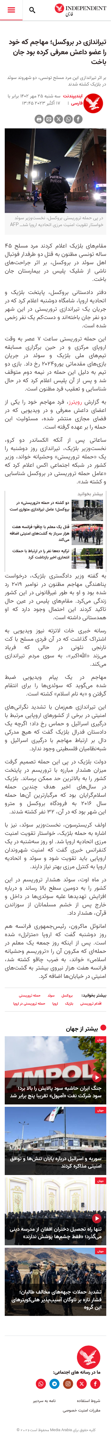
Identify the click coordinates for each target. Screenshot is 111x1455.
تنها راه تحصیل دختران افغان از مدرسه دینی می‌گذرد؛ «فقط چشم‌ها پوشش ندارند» (56, 1233)
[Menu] (11, 10)
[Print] (39, 119)
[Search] (32, 10)
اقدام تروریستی (91, 1003)
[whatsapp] (41, 1384)
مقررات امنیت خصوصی (81, 1410)
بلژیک (69, 1003)
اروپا (55, 1003)
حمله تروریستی (30, 995)
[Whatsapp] (68, 119)
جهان (72, 1029)
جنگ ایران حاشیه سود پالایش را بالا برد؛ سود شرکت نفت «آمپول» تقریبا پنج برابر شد (56, 1092)
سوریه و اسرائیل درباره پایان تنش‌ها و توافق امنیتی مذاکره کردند (56, 1162)
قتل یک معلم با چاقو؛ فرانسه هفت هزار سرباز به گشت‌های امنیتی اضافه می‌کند (39, 533)
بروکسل (67, 995)
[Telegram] (54, 1384)
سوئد (51, 995)
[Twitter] (58, 119)
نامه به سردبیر (44, 1401)
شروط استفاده (88, 1401)
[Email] (48, 119)
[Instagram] (68, 1384)
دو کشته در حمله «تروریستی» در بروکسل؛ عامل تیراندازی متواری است (39, 506)
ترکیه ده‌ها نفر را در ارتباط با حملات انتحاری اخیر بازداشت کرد (40, 554)
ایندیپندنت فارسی (73, 99)
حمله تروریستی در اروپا (29, 1003)
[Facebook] (78, 119)
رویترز (75, 402)
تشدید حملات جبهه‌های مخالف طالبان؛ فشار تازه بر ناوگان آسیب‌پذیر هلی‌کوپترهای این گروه (57, 1300)
